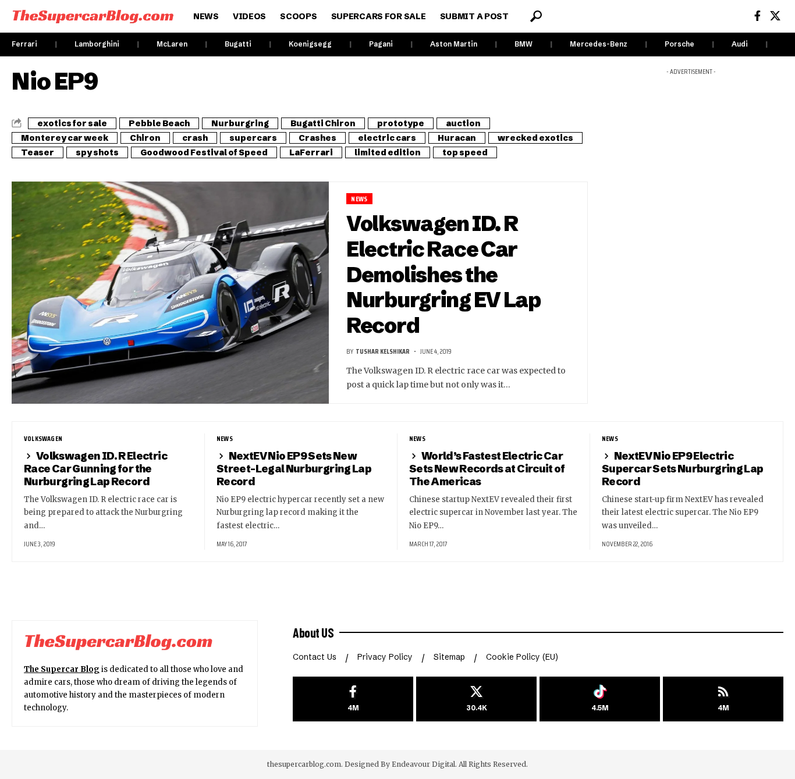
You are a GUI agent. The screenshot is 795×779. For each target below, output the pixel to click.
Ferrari (24, 44)
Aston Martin (453, 44)
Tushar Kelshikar (383, 351)
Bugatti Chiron (323, 123)
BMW (523, 44)
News (359, 198)
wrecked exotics (535, 138)
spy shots (97, 152)
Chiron (145, 138)
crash (195, 138)
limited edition (387, 152)
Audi (740, 44)
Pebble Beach (159, 123)
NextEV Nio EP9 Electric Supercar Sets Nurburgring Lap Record (682, 468)
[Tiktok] (600, 699)
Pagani (381, 44)
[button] (536, 16)
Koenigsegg (310, 44)
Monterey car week (64, 138)
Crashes (317, 138)
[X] (775, 16)
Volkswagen (43, 438)
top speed (465, 152)
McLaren (172, 44)
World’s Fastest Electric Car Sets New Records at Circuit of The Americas (487, 468)
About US (313, 632)
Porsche (679, 44)
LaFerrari (311, 152)
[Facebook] (757, 16)
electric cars (387, 138)
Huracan (457, 138)
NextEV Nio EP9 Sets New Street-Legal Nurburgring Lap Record (294, 468)
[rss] (723, 699)
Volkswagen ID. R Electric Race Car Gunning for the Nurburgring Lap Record (95, 468)
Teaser (37, 152)
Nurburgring (240, 123)
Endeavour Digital (423, 764)
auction (463, 123)
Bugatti (238, 44)
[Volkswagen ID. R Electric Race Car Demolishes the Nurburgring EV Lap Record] (170, 293)
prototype (400, 123)
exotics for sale (72, 123)
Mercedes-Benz (598, 44)
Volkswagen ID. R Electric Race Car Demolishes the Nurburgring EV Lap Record (443, 274)
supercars (253, 138)
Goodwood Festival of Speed (204, 152)
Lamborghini (96, 44)
